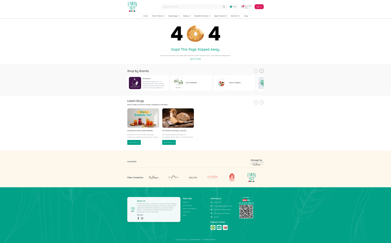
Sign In (259, 7)
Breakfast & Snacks (201, 16)
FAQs (184, 215)
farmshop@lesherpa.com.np (223, 206)
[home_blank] (132, 7)
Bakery (185, 16)
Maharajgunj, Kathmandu (222, 213)
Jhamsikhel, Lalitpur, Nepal (222, 209)
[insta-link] (142, 218)
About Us (186, 202)
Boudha (216, 217)
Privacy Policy (187, 205)
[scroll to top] (378, 238)
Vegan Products (219, 16)
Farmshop (184, 239)
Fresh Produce (157, 16)
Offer (235, 7)
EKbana (213, 239)
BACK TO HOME (195, 59)
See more (140, 214)
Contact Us (186, 212)
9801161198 (217, 202)
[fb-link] (138, 218)
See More (234, 16)
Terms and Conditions (189, 208)
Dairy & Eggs (172, 16)
